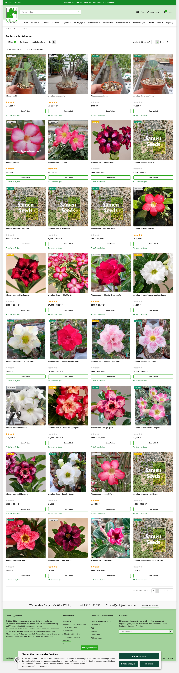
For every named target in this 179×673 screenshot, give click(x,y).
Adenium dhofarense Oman (143, 96)
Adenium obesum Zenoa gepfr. (102, 560)
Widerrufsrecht (96, 638)
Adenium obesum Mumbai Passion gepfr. (63, 361)
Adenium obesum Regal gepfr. (102, 428)
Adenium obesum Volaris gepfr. (60, 560)
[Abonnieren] (171, 631)
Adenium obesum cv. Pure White (103, 228)
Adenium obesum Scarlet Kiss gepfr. (146, 428)
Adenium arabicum (13, 96)
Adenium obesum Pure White (16, 428)
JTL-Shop (170, 658)
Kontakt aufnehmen (150, 605)
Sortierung (24, 42)
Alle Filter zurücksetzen (34, 49)
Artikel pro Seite (39, 42)
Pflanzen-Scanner (69, 631)
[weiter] (171, 42)
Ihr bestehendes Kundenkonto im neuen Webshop (74, 626)
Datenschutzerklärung (159, 621)
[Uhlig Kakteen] (12, 15)
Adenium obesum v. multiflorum (103, 494)
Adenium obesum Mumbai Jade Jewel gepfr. (149, 295)
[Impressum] (137, 12)
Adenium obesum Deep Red (143, 228)
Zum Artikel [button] (25, 111)
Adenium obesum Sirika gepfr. (17, 494)
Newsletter (66, 640)
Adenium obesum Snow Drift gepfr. (61, 494)
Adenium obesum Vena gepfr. (17, 560)
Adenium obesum (12, 162)
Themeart (161, 658)
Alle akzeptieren (139, 656)
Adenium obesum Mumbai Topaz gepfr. (105, 361)
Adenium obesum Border (57, 162)
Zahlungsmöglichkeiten (71, 634)
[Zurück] (153, 42)
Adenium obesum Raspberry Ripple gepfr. (63, 428)
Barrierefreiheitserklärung (101, 621)
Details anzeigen (128, 664)
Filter (12, 42)
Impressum (95, 635)
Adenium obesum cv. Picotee (59, 228)
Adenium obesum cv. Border (143, 162)
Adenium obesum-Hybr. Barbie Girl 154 (148, 560)
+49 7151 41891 (90, 605)
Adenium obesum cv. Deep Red (17, 228)
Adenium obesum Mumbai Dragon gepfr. (106, 295)
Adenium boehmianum (99, 96)
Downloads (66, 621)
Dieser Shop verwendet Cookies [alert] (40, 654)
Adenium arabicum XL (56, 96)
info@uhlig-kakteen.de (122, 605)
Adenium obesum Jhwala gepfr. (17, 295)
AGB (92, 628)
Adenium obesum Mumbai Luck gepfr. (20, 361)
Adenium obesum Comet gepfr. (102, 162)
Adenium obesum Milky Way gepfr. (61, 295)
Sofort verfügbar (13, 49)
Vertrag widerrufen (89, 647)
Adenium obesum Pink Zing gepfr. (146, 361)
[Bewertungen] (10, 102)
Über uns (65, 644)
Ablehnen (149, 664)
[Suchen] (78, 12)
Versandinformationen (71, 637)
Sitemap (94, 631)
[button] (143, 12)
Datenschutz (95, 625)
